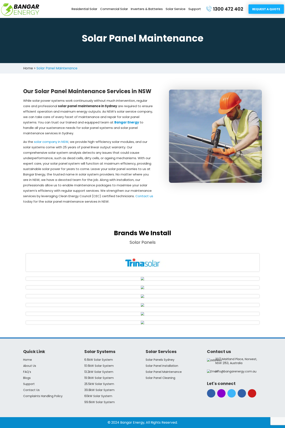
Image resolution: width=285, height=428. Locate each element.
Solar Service (175, 9)
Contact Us (31, 390)
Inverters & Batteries (147, 9)
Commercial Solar (114, 9)
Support (194, 9)
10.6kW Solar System (99, 366)
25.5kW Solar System (99, 384)
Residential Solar (84, 9)
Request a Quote (266, 9)
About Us (29, 366)
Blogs (27, 378)
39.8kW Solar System (99, 390)
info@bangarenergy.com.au (235, 371)
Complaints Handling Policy (43, 396)
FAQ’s (27, 372)
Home (27, 360)
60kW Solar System (98, 396)
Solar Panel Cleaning (160, 378)
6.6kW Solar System (98, 360)
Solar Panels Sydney (160, 360)
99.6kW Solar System (99, 402)
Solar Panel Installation (162, 366)
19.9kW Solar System (99, 378)
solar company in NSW (51, 142)
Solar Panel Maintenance (164, 372)
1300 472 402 (228, 9)
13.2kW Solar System (98, 372)
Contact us (144, 196)
